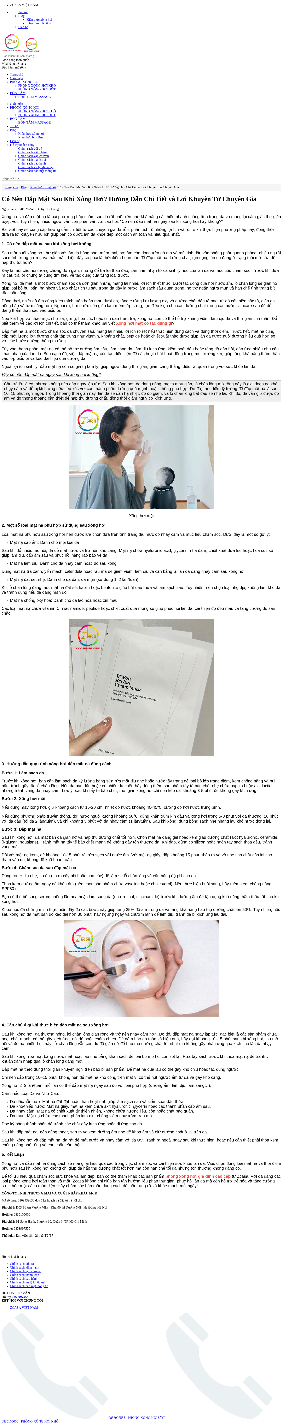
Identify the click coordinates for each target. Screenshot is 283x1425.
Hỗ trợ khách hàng (22, 145)
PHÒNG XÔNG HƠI (24, 82)
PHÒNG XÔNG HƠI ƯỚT (37, 89)
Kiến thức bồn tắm (39, 23)
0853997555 (20, 1297)
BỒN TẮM (17, 93)
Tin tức (23, 12)
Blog (21, 16)
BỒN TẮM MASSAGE (34, 97)
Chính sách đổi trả (30, 148)
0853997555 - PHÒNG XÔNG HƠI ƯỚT (137, 1417)
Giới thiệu (16, 78)
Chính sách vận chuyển (33, 156)
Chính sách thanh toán (32, 159)
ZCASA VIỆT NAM (24, 1307)
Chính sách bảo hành (32, 163)
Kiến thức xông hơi (39, 19)
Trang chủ (16, 74)
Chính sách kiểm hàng (32, 152)
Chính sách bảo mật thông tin (37, 171)
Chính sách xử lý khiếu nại (35, 167)
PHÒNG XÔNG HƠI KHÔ (37, 85)
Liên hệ (23, 27)
